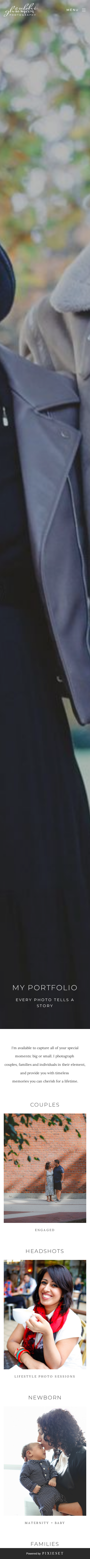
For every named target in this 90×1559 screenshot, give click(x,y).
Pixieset (53, 1553)
